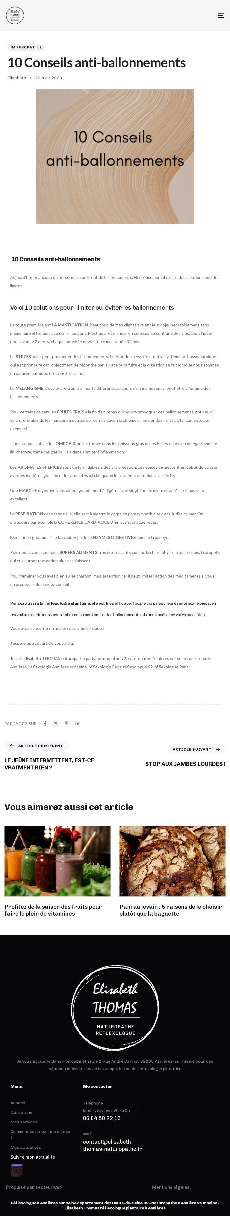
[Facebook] (45, 723)
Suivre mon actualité (32, 1157)
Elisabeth (16, 77)
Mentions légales (171, 1187)
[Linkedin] (77, 723)
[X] (56, 723)
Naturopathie (26, 47)
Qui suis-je (21, 1112)
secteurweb (48, 1187)
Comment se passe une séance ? (41, 1134)
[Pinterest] (66, 723)
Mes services (23, 1122)
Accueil (17, 1102)
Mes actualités (25, 1147)
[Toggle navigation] (187, 15)
